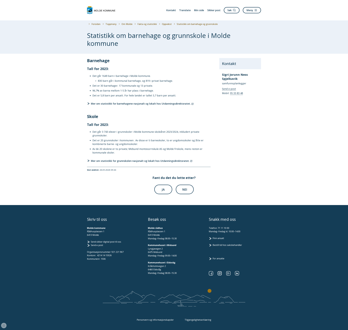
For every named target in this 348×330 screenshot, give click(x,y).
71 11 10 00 (223, 228)
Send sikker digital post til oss (106, 241)
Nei (184, 189)
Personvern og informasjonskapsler (155, 319)
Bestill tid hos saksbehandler (227, 245)
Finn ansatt (218, 238)
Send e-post (97, 245)
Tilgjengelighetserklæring (198, 319)
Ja (163, 189)
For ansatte (218, 258)
